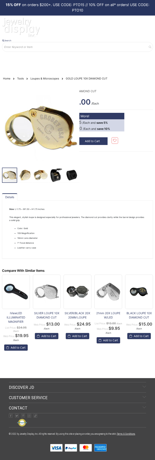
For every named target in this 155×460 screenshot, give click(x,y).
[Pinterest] (23, 416)
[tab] (9, 197)
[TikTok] (35, 416)
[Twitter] (17, 416)
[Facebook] (11, 416)
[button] (25, 175)
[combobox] (77, 47)
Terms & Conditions (126, 434)
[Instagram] (29, 416)
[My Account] (8, 55)
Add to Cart (18, 347)
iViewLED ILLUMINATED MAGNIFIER (16, 317)
